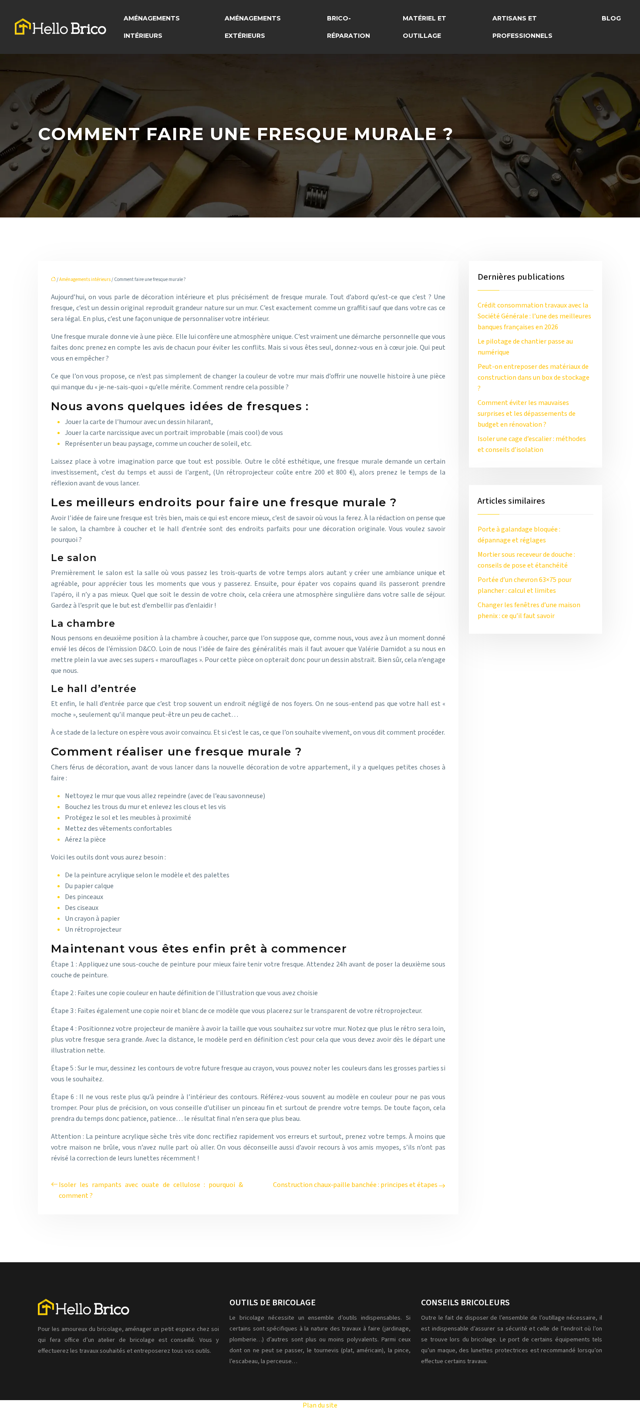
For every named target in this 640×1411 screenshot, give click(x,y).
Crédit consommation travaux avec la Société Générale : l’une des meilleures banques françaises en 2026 (534, 316)
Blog (611, 18)
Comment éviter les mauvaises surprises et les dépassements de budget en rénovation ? (527, 413)
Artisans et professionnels (522, 27)
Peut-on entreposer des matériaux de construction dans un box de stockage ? (533, 377)
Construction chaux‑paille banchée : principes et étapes (355, 1185)
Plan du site (320, 1405)
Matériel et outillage (424, 27)
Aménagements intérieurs (152, 27)
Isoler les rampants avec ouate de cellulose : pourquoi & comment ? (151, 1190)
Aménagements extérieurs (253, 27)
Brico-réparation (348, 27)
